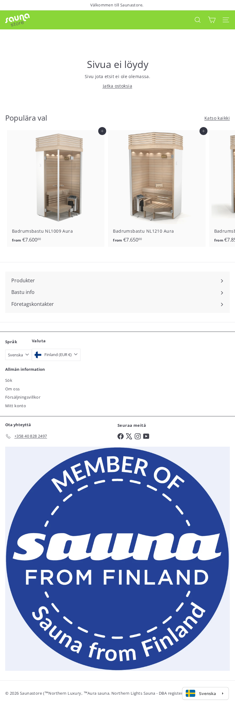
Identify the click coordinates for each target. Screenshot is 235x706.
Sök (8, 380)
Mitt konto (15, 405)
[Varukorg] (212, 20)
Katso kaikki (217, 118)
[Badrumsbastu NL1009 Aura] (55, 188)
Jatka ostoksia (117, 86)
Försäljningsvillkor (22, 397)
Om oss (12, 389)
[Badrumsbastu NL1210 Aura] (156, 188)
